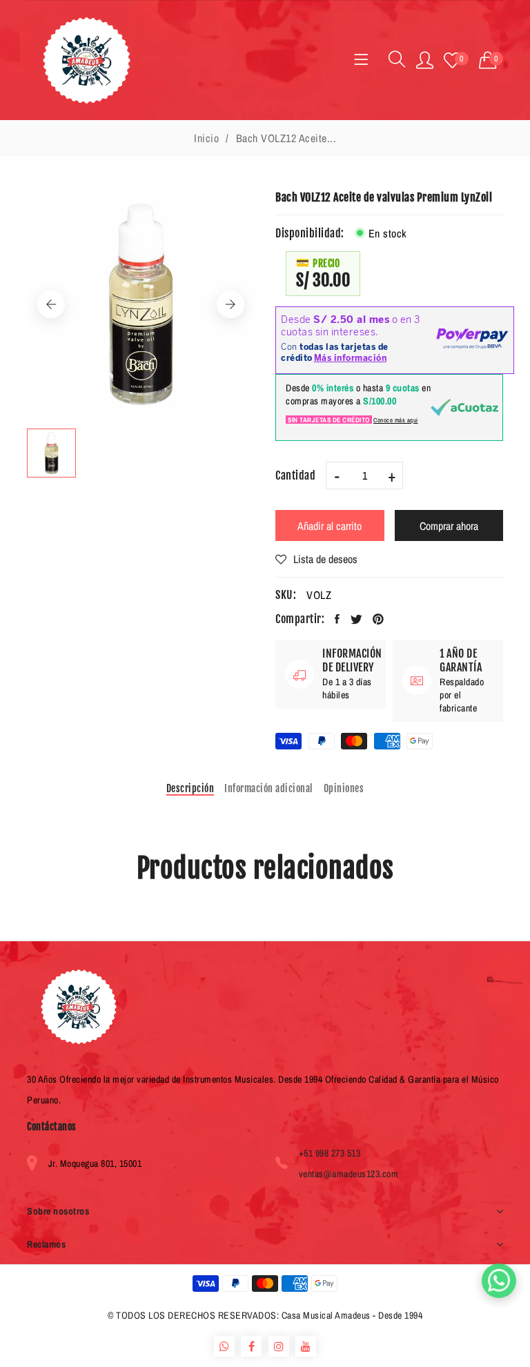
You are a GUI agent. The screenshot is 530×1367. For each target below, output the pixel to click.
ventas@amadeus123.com (349, 1174)
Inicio (206, 138)
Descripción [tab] (190, 788)
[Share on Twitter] (357, 619)
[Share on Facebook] (337, 619)
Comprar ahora (449, 525)
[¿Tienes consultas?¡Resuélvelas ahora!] (499, 1280)
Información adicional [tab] (268, 788)
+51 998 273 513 (330, 1153)
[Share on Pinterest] (378, 619)
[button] (491, 60)
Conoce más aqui (395, 420)
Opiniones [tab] (344, 788)
